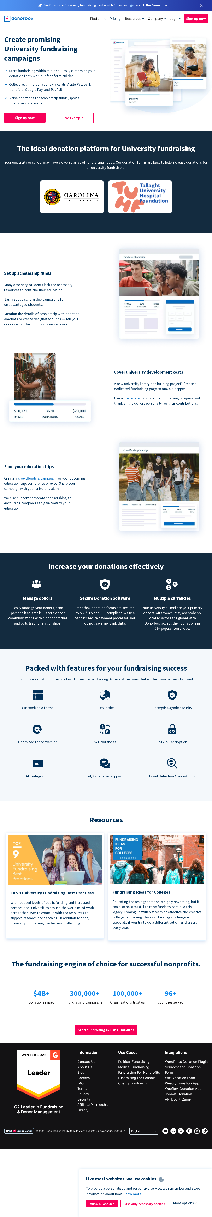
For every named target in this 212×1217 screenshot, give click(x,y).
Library (82, 1110)
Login (174, 19)
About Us (84, 1067)
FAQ (80, 1083)
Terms (82, 1088)
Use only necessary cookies (145, 1204)
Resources (133, 19)
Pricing (115, 19)
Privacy (83, 1094)
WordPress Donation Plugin (186, 1062)
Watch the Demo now (151, 5)
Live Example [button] (73, 117)
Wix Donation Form (180, 1078)
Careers (83, 1078)
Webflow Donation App (183, 1088)
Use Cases (127, 1052)
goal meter (133, 398)
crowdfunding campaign (37, 478)
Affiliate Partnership (93, 1105)
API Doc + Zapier (178, 1099)
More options (183, 1202)
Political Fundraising (133, 1062)
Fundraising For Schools (136, 1078)
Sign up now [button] (196, 19)
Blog (80, 1072)
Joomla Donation (178, 1094)
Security (83, 1099)
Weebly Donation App (182, 1083)
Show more (132, 1194)
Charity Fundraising (133, 1083)
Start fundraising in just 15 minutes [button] (106, 1030)
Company (155, 19)
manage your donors (38, 607)
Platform (97, 19)
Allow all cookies (102, 1204)
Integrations (176, 1052)
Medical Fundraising (133, 1067)
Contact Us (86, 1062)
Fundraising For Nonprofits (139, 1072)
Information (87, 1052)
